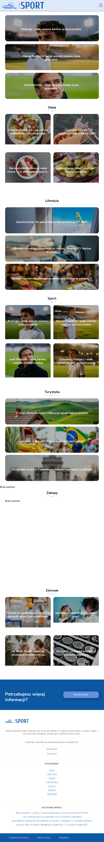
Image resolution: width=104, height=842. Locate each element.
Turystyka (52, 392)
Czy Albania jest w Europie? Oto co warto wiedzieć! (52, 817)
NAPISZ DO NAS (81, 695)
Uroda (52, 786)
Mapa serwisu (43, 837)
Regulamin (64, 837)
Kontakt (52, 754)
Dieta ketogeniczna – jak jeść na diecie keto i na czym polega (28, 131)
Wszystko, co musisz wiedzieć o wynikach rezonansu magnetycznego (76, 653)
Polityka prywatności (19, 837)
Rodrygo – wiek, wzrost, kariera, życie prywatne (51, 29)
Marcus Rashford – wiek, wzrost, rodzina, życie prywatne (51, 58)
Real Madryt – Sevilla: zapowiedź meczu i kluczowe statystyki (52, 813)
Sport (52, 298)
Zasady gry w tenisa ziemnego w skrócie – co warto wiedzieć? (52, 824)
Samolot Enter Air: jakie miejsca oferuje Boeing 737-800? (51, 222)
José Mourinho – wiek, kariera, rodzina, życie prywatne (51, 86)
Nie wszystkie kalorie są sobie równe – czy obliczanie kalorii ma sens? (28, 170)
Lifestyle (52, 201)
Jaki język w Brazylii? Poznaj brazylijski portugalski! (52, 441)
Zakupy (52, 493)
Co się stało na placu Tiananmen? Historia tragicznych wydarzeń (51, 469)
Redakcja (52, 749)
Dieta (52, 107)
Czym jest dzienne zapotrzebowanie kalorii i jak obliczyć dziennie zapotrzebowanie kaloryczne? (76, 131)
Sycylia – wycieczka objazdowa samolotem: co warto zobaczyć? (52, 278)
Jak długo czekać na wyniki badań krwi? (76, 614)
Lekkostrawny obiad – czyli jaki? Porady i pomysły (76, 170)
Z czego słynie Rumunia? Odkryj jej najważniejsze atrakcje (52, 413)
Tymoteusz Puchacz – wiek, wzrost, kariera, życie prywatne (76, 361)
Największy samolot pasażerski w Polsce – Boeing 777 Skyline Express (52, 250)
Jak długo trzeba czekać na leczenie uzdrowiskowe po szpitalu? (28, 653)
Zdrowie (52, 590)
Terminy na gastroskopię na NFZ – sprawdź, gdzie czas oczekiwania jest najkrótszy (28, 614)
